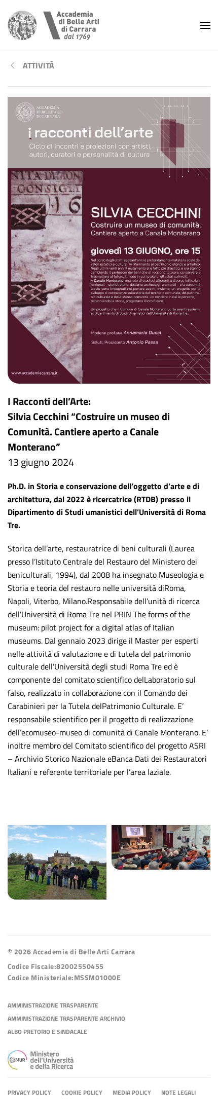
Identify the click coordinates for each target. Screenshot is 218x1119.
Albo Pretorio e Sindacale (47, 1032)
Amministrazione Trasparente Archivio (66, 1019)
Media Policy (132, 1093)
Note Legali (178, 1093)
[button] (205, 25)
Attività (38, 65)
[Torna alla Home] (53, 25)
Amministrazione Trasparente (53, 1005)
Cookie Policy (81, 1093)
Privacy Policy (29, 1093)
